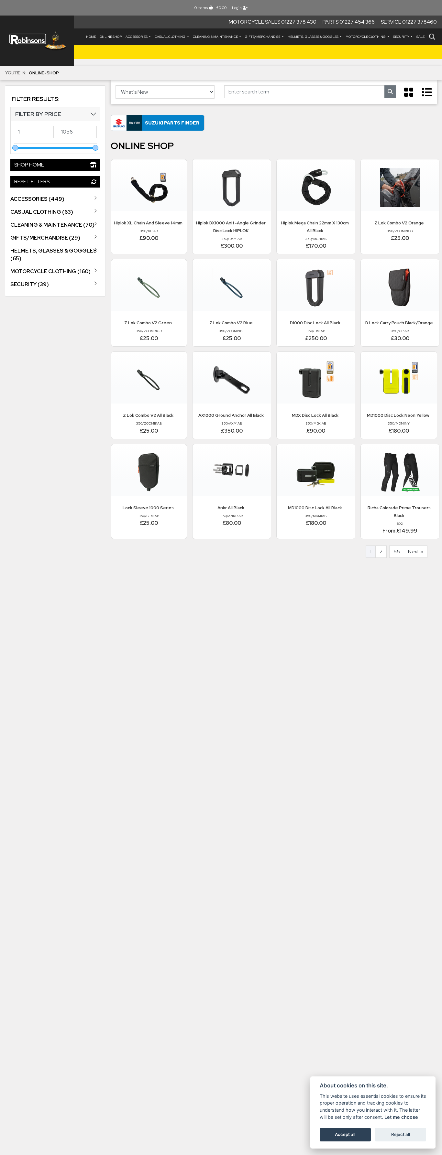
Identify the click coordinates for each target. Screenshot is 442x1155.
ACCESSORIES (137, 37)
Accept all (345, 1134)
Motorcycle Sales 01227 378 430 (272, 21)
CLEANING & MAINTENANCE (215, 37)
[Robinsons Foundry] (37, 40)
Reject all (400, 1134)
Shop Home (29, 164)
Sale (420, 37)
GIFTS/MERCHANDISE (263, 37)
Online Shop (111, 37)
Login (237, 7)
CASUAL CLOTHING (170, 37)
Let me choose (401, 1117)
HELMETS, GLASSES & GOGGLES (313, 37)
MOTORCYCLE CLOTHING (366, 37)
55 (396, 551)
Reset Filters (32, 181)
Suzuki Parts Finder (172, 123)
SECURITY (401, 37)
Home (91, 37)
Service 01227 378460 (409, 21)
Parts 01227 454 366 (349, 21)
